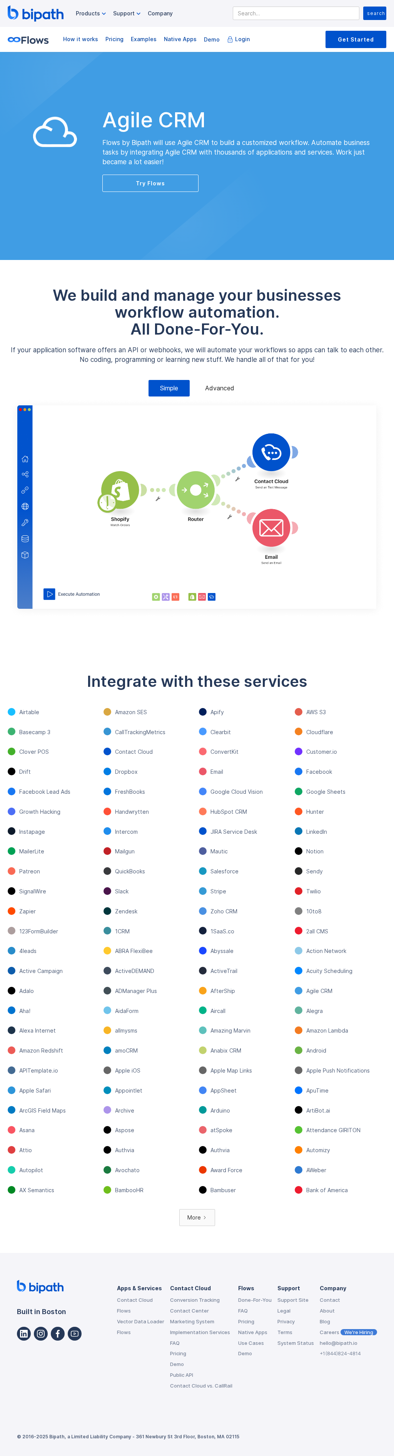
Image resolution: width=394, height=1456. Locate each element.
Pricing (114, 39)
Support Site (293, 1300)
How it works (80, 39)
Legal (283, 1311)
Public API (181, 1375)
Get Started (356, 39)
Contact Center (189, 1311)
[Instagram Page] (41, 1334)
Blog (325, 1321)
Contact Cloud (135, 1300)
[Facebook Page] (58, 1334)
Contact (330, 1300)
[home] (35, 13)
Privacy (286, 1321)
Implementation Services (200, 1332)
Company (160, 13)
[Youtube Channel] (75, 1334)
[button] (91, 13)
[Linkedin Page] (24, 1334)
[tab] (169, 388)
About (327, 1311)
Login (242, 39)
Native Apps (180, 39)
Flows (124, 1311)
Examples (144, 39)
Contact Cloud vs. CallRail (201, 1386)
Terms (284, 1332)
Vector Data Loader (140, 1321)
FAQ (175, 1343)
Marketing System (192, 1321)
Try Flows (150, 183)
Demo (212, 39)
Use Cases (251, 1343)
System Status (295, 1343)
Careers (346, 1332)
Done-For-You (255, 1300)
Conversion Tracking (195, 1300)
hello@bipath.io (338, 1343)
